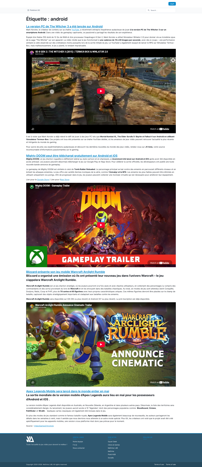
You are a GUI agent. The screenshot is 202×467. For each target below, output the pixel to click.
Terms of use (159, 464)
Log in (172, 4)
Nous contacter (79, 448)
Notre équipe (78, 442)
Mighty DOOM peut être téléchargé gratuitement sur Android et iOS (71, 155)
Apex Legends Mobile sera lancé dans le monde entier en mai (67, 391)
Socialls (111, 458)
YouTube (75, 29)
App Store (64, 179)
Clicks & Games (114, 445)
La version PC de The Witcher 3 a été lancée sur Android (64, 26)
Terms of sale (171, 464)
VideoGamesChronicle (44, 426)
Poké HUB (112, 454)
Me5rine (111, 451)
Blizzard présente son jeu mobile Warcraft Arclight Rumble (65, 272)
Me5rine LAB (113, 448)
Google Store (43, 179)
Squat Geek (112, 442)
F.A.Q (75, 445)
